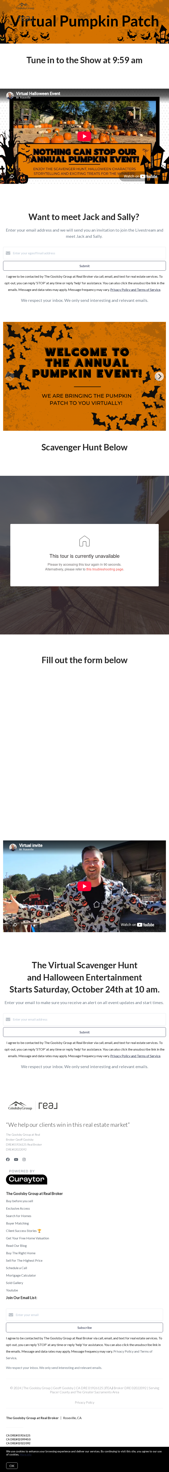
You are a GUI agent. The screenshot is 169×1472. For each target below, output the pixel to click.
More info (26, 1454)
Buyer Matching (17, 1223)
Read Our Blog (16, 1245)
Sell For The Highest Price (24, 1260)
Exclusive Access (18, 1208)
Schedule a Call (16, 1268)
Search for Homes (18, 1216)
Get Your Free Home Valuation (27, 1238)
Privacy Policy (84, 1402)
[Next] (159, 376)
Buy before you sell (19, 1201)
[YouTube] (16, 1159)
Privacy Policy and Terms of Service (135, 290)
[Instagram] (24, 1159)
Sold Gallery (14, 1283)
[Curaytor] (26, 1183)
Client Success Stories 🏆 (23, 1231)
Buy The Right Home (20, 1253)
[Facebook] (8, 1159)
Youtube (12, 1290)
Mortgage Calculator (21, 1275)
